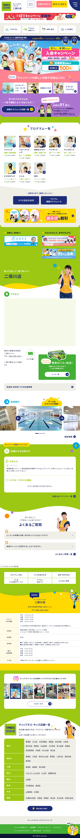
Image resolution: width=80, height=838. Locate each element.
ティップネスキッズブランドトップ (40, 820)
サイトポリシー (57, 827)
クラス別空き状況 (26, 200)
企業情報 (33, 827)
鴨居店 (28, 756)
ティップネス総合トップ (21, 827)
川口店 (43, 773)
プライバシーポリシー (44, 827)
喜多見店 (58, 742)
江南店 (36, 792)
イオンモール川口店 (33, 773)
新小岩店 (60, 746)
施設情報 (68, 436)
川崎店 (34, 756)
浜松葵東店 (30, 785)
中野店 (38, 750)
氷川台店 (45, 750)
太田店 (28, 779)
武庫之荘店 (69, 798)
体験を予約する (44, 4)
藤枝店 (38, 785)
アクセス (40, 581)
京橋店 (39, 798)
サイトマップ (47, 831)
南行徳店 (42, 767)
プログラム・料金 (16, 575)
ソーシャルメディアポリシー (22, 831)
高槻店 (46, 798)
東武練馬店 (30, 750)
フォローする (38, 704)
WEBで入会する (59, 4)
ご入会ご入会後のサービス (16, 581)
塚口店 (52, 798)
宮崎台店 (68, 756)
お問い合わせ (37, 831)
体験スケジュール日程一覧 (18, 109)
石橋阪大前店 (31, 798)
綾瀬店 (28, 742)
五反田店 (44, 746)
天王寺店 (60, 798)
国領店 (36, 746)
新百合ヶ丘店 (43, 756)
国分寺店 (29, 746)
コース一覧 (55, 374)
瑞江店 (52, 750)
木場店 (65, 742)
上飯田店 (29, 792)
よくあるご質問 (64, 581)
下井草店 (52, 746)
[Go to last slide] (18, 418)
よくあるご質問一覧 (63, 554)
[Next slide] (61, 418)
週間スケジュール (54, 200)
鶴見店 (52, 756)
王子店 (34, 742)
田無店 (67, 746)
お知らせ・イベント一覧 (62, 496)
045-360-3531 (15, 356)
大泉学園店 (43, 742)
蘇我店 (28, 767)
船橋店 (34, 767)
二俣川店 (60, 756)
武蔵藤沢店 (52, 773)
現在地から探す (42, 808)
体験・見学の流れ (64, 575)
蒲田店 (51, 742)
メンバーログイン (31, 4)
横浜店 (28, 761)
